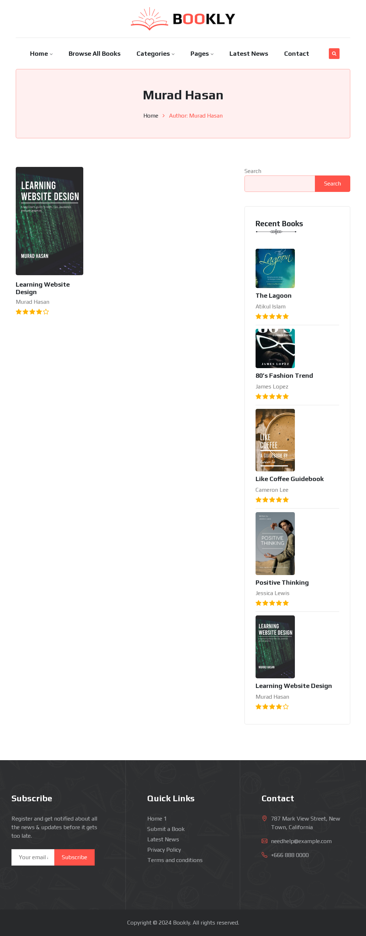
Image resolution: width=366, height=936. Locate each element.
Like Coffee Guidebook (290, 478)
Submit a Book (166, 829)
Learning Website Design (294, 685)
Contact (296, 53)
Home (39, 53)
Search (252, 171)
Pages (200, 53)
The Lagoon (274, 295)
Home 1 (157, 818)
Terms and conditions (175, 860)
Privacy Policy (164, 849)
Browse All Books (94, 53)
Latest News (248, 53)
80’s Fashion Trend (284, 375)
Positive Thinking (282, 582)
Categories (153, 53)
